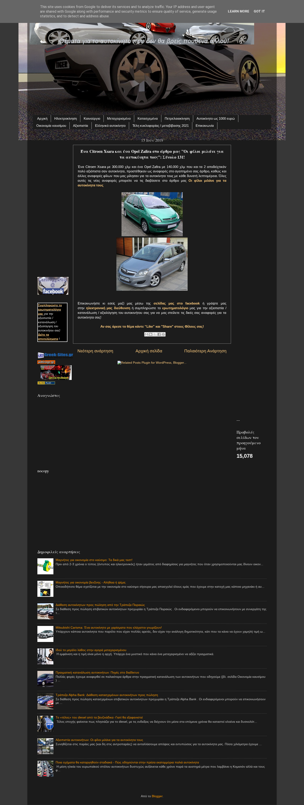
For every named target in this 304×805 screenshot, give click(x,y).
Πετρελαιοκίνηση (177, 118)
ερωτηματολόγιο (175, 308)
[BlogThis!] (150, 334)
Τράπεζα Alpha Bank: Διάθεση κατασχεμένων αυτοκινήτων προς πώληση (107, 695)
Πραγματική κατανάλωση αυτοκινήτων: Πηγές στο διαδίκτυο (97, 672)
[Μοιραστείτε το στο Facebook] (159, 334)
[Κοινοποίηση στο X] (155, 334)
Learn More (238, 11)
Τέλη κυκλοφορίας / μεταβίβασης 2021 (160, 125)
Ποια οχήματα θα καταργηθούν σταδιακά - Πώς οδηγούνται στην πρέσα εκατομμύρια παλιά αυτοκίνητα (127, 762)
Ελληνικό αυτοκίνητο (110, 125)
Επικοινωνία (205, 125)
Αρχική (42, 118)
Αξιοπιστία (80, 125)
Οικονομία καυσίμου (51, 125)
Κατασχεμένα (148, 118)
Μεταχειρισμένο (119, 118)
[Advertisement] (152, 77)
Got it (259, 11)
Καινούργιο (92, 118)
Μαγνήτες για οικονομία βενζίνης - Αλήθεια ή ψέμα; (91, 582)
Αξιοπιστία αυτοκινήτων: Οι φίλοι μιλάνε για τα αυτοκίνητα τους (99, 740)
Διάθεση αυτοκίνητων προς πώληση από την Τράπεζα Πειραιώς (100, 605)
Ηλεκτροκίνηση (65, 118)
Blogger (157, 796)
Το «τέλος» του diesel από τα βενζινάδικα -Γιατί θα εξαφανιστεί (99, 717)
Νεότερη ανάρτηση (95, 351)
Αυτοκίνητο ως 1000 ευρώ (216, 118)
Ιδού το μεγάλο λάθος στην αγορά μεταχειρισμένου (91, 650)
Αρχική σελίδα (149, 351)
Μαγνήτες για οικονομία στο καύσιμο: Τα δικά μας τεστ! (94, 560)
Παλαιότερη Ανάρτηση (205, 351)
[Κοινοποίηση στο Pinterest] (163, 334)
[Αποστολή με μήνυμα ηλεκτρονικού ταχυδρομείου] (146, 334)
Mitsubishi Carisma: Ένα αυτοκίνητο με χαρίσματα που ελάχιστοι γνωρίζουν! (109, 627)
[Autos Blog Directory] (46, 383)
